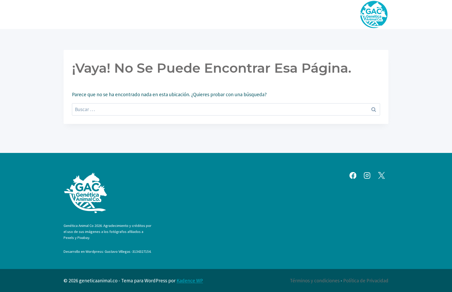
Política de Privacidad (365, 280)
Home (135, 14)
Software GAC (281, 14)
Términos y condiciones (315, 280)
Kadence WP (190, 280)
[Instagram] (367, 175)
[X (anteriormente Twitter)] (381, 175)
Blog (253, 14)
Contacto (313, 14)
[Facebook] (353, 175)
